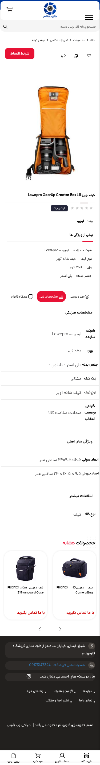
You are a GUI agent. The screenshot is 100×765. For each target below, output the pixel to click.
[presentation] (60, 629)
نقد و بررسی (77, 296)
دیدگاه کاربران (19, 296)
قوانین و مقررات (63, 691)
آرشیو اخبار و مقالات (57, 700)
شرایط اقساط (19, 53)
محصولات (79, 40)
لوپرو (80, 221)
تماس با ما (85, 700)
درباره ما (87, 691)
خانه (92, 40)
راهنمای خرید (34, 691)
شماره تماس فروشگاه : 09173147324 (57, 665)
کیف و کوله (38, 40)
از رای (59, 208)
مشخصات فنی (48, 296)
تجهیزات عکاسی (59, 40)
